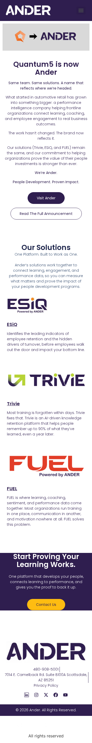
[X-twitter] (46, 695)
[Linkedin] (26, 695)
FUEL (12, 488)
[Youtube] (65, 695)
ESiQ (12, 324)
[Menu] (81, 10)
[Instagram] (36, 695)
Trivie (13, 403)
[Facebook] (55, 695)
